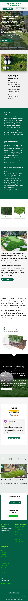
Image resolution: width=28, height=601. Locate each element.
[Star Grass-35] (19, 211)
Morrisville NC (4, 565)
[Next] (24, 213)
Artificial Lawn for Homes (19, 527)
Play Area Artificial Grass (19, 532)
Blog (20, 597)
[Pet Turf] (6, 211)
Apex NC (3, 548)
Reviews (16, 597)
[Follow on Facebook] (26, 582)
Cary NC (3, 550)
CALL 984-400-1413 (6, 584)
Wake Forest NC (5, 570)
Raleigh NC (3, 567)
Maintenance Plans (19, 541)
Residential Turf (14, 595)
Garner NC (3, 559)
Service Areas (10, 597)
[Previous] (1, 213)
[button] (2, 4)
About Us (23, 596)
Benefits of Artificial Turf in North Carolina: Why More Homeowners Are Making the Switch (13, 480)
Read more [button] (6, 432)
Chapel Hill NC (4, 552)
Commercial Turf (19, 529)
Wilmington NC (5, 572)
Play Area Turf (17, 596)
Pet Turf (6, 216)
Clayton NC (4, 554)
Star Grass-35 (19, 216)
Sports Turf (18, 539)
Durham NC (4, 557)
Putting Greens (18, 534)
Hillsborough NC (5, 563)
